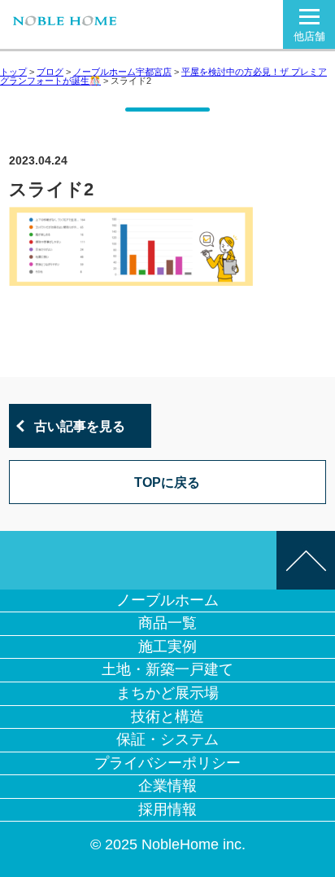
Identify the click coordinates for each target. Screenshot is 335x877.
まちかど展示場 (167, 693)
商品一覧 (167, 623)
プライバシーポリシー (167, 763)
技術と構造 (167, 716)
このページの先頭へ (305, 560)
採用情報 (167, 809)
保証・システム (167, 739)
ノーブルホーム (167, 600)
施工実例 (167, 646)
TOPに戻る (167, 482)
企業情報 (167, 786)
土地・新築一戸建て (167, 669)
